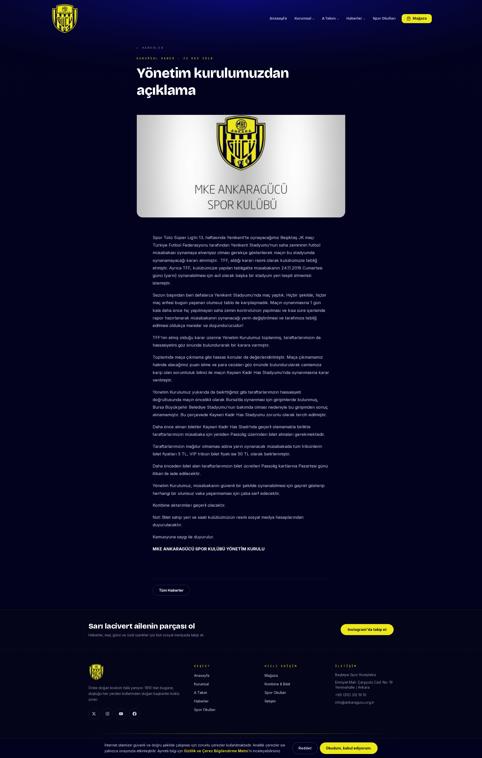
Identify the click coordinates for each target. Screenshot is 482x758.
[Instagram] (107, 713)
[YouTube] (121, 713)
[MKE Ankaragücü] (64, 18)
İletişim (270, 701)
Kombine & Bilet (277, 684)
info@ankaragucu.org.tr (354, 702)
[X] (93, 713)
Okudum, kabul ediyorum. (349, 748)
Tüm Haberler (171, 590)
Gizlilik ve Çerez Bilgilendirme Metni (216, 751)
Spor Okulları (384, 18)
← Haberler (150, 48)
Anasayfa (278, 18)
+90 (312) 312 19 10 (350, 695)
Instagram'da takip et (367, 629)
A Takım (329, 18)
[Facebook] (134, 713)
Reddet (305, 748)
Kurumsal (302, 18)
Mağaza (420, 18)
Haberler (354, 18)
